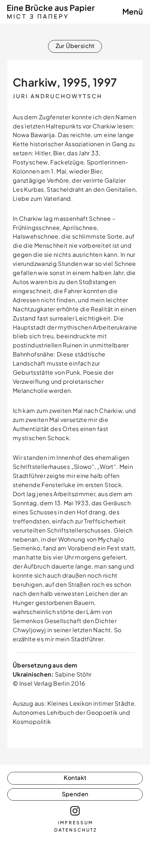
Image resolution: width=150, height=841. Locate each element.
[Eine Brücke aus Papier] (51, 17)
